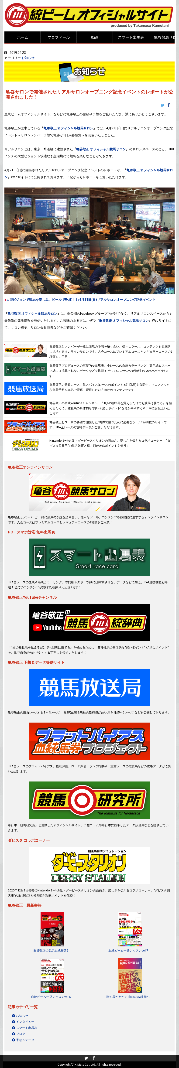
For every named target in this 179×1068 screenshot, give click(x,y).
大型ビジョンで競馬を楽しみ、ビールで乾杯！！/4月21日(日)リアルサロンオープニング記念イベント (81, 299)
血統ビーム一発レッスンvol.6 (51, 997)
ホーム (22, 37)
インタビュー (25, 1022)
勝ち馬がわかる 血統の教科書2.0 (128, 997)
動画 (95, 37)
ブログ (20, 1034)
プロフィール (59, 37)
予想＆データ (25, 1040)
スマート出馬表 (131, 37)
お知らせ (27, 58)
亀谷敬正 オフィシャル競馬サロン (68, 128)
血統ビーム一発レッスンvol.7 (128, 950)
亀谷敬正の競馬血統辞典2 (50, 950)
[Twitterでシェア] (164, 105)
